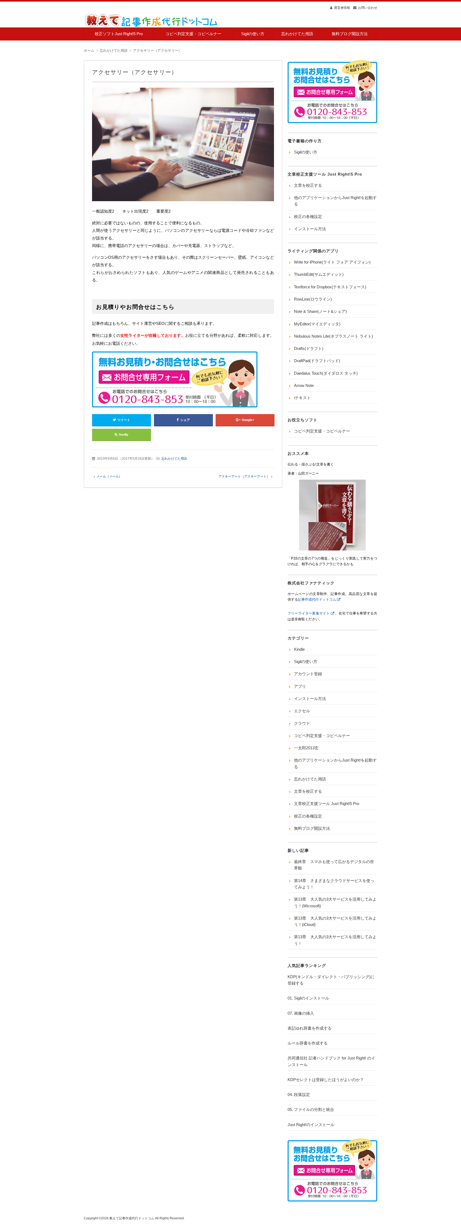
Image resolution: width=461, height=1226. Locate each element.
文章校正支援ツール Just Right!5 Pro (326, 803)
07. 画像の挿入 (301, 1013)
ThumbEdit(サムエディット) (319, 274)
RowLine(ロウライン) (313, 299)
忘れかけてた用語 (297, 33)
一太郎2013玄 (306, 748)
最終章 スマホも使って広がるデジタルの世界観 (334, 864)
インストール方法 (310, 228)
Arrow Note (304, 385)
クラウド (302, 723)
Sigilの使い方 (252, 33)
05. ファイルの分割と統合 (311, 1109)
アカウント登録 (308, 673)
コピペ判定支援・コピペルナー (193, 33)
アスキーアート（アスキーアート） (244, 476)
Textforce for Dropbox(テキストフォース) (330, 287)
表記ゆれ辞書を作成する (310, 1028)
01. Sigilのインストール (308, 998)
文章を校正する (308, 185)
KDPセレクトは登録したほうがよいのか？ (326, 1079)
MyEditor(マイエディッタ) (317, 324)
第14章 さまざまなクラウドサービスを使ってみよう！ (334, 883)
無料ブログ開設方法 (350, 33)
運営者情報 (342, 8)
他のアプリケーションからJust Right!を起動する (335, 200)
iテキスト (302, 397)
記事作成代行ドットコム (317, 599)
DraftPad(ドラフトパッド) (317, 360)
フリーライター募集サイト (309, 613)
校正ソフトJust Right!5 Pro (119, 33)
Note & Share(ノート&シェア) (320, 311)
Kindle (299, 649)
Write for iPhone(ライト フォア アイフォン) (332, 262)
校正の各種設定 (308, 216)
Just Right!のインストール (311, 1124)
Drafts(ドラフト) (308, 348)
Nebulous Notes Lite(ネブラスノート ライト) (333, 336)
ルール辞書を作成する (308, 1043)
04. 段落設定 (299, 1094)
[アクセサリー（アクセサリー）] (183, 146)
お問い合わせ (367, 8)
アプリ (300, 686)
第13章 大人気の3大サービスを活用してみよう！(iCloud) (335, 921)
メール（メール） (109, 476)
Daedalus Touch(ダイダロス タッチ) (326, 373)
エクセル (302, 711)
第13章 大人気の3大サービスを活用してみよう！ (335, 939)
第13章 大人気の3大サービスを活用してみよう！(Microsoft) (335, 902)
